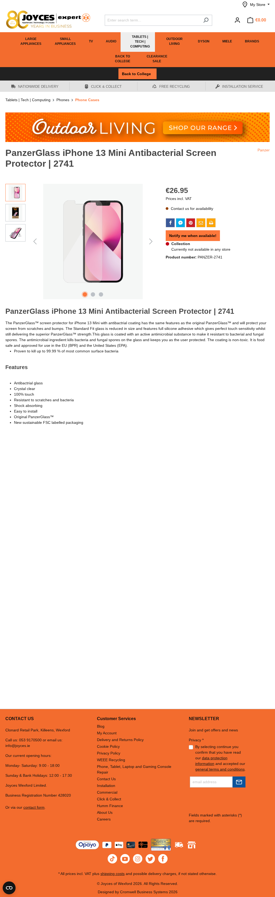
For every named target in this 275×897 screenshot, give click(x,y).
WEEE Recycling (111, 760)
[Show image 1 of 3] (85, 294)
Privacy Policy (108, 753)
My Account (107, 733)
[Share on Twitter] (180, 222)
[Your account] (237, 20)
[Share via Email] (201, 222)
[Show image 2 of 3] (93, 294)
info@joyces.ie (17, 745)
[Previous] (35, 241)
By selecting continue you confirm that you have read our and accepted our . (220, 758)
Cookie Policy (108, 746)
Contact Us (106, 779)
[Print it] (211, 222)
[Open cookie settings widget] (9, 887)
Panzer (264, 150)
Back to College (137, 74)
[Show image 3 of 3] (101, 294)
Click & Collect (109, 799)
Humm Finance (110, 806)
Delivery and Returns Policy (120, 740)
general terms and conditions (220, 769)
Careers (104, 819)
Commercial (107, 792)
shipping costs (112, 874)
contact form (34, 807)
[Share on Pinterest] (190, 222)
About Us (105, 812)
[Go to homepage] (45, 19)
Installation (106, 785)
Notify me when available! (192, 236)
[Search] (206, 20)
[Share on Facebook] (170, 222)
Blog (100, 726)
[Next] (151, 241)
